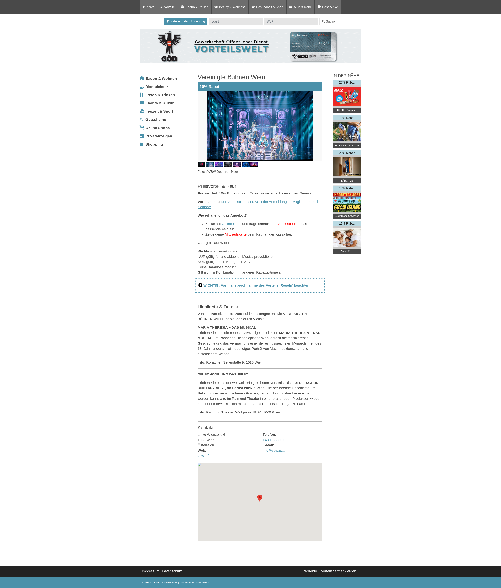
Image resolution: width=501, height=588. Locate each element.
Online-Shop (231, 224)
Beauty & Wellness (232, 7)
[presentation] (201, 126)
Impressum (150, 571)
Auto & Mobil (303, 7)
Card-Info (309, 571)
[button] (259, 498)
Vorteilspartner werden (338, 571)
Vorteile (169, 7)
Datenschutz (172, 571)
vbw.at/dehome (209, 456)
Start (150, 7)
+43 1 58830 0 (274, 440)
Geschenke (330, 7)
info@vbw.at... (274, 450)
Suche (330, 21)
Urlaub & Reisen (196, 7)
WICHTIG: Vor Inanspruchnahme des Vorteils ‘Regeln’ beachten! (257, 285)
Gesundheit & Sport (269, 7)
